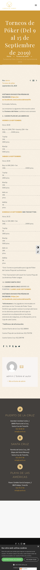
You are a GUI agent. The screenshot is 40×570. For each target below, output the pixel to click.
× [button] (38, 546)
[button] (20, 564)
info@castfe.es (20, 431)
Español (24, 568)
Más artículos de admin (17, 381)
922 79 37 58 (20, 488)
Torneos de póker (8, 83)
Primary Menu (36, 5)
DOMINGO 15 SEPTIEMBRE (12, 212)
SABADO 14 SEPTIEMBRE (11, 156)
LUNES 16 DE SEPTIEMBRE (21, 289)
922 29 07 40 (20, 457)
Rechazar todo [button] (31, 559)
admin (7, 80)
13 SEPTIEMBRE (15, 120)
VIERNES (5, 120)
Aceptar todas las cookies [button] (12, 559)
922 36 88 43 (20, 429)
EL (10, 289)
